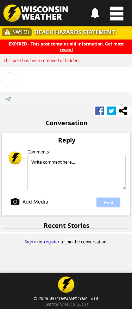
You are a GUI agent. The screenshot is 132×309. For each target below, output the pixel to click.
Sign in (31, 242)
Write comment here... (53, 162)
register (51, 242)
